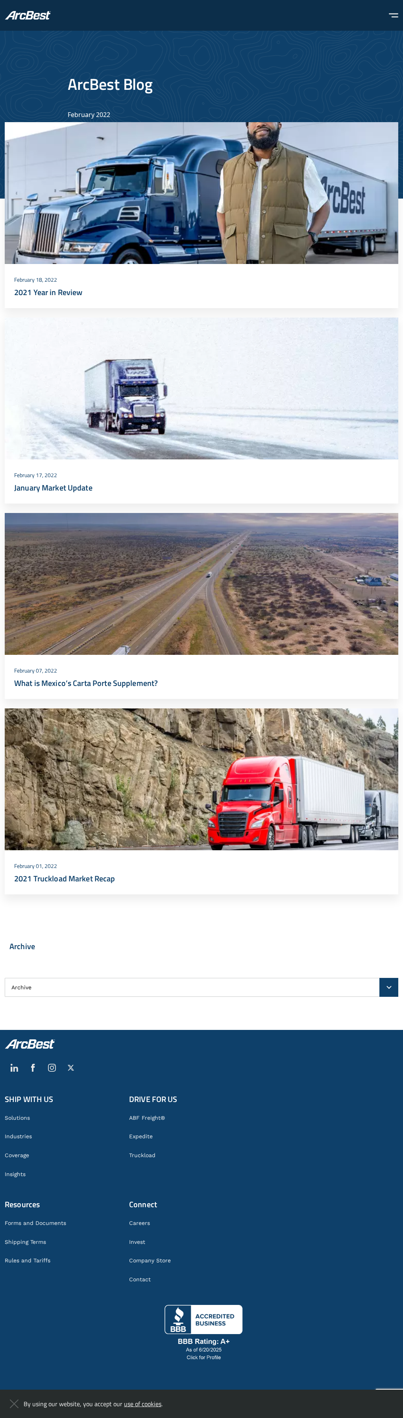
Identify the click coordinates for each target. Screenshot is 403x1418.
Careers (139, 1223)
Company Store (150, 1260)
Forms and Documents (35, 1223)
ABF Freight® (147, 1118)
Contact (140, 1279)
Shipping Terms (25, 1242)
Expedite (141, 1136)
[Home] (28, 15)
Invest (137, 1242)
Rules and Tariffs (27, 1260)
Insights (15, 1174)
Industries (18, 1136)
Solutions (17, 1118)
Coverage (17, 1155)
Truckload (142, 1155)
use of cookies (142, 1404)
